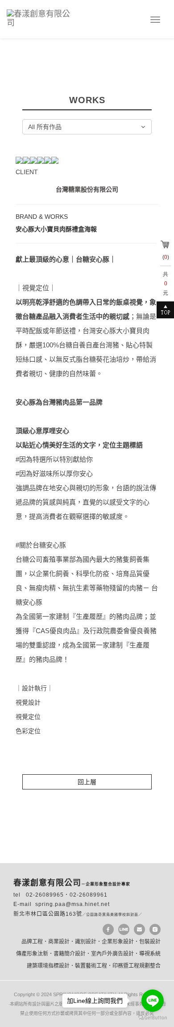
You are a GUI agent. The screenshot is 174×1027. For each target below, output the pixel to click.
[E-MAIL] (139, 929)
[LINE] (123, 929)
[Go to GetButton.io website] (152, 1018)
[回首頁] (43, 17)
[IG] (155, 929)
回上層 (87, 781)
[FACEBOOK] (108, 929)
